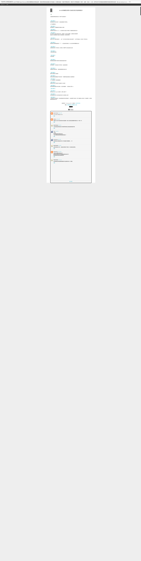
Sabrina (54, 119)
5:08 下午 (59, 125)
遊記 (76, 104)
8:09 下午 (59, 139)
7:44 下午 (56, 131)
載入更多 (71, 181)
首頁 (7, 4)
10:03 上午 (60, 112)
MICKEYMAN (78, 103)
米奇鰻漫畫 (69, 104)
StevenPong (55, 151)
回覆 (54, 115)
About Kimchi (55, 112)
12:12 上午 (60, 159)
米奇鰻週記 (73, 104)
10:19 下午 (59, 151)
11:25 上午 (58, 119)
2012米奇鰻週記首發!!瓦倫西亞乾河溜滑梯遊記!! (71, 10)
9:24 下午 (59, 145)
